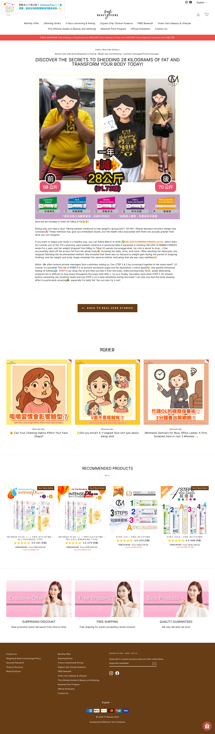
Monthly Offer (31, 23)
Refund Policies (13, 671)
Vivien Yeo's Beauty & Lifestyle (174, 23)
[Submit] (154, 663)
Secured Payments (15, 662)
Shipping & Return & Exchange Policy (23, 658)
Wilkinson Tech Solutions (113, 722)
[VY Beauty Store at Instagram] (111, 673)
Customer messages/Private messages (141, 54)
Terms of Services (14, 667)
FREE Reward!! (145, 23)
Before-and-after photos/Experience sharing (75, 54)
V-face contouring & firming (80, 23)
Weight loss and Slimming (109, 54)
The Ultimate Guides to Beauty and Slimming (72, 28)
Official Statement (140, 28)
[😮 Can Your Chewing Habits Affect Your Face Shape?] (38, 392)
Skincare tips (38, 429)
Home (98, 49)
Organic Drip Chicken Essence (116, 23)
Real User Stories (110, 49)
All (107, 475)
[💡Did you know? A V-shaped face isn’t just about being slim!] (107, 392)
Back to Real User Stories (109, 308)
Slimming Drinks (52, 23)
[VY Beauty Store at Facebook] (117, 673)
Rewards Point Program (113, 28)
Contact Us (161, 28)
